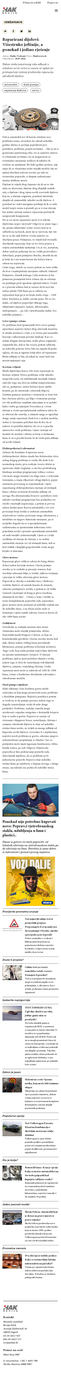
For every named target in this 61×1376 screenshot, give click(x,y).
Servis (35, 90)
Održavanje (13, 22)
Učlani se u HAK (32, 2)
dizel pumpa (30, 84)
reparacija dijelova (15, 90)
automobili (10, 84)
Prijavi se (52, 2)
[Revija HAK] (9, 10)
